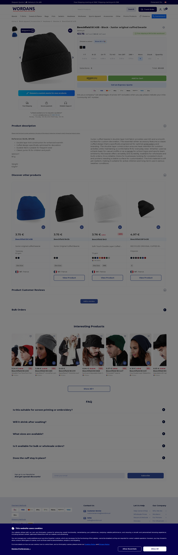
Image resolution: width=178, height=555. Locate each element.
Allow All (155, 549)
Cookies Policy (90, 544)
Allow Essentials (130, 549)
